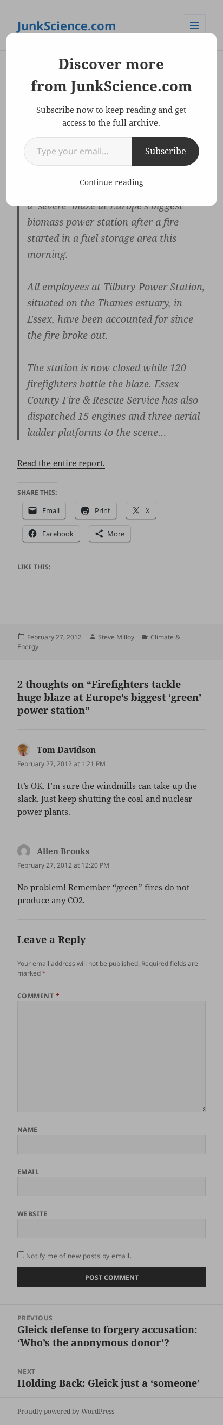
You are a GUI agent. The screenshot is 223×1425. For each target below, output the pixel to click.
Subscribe (165, 151)
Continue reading (111, 182)
